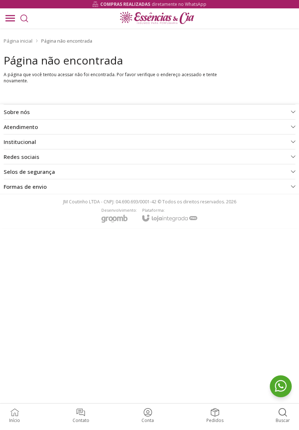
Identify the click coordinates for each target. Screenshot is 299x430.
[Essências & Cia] (156, 18)
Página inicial (18, 41)
